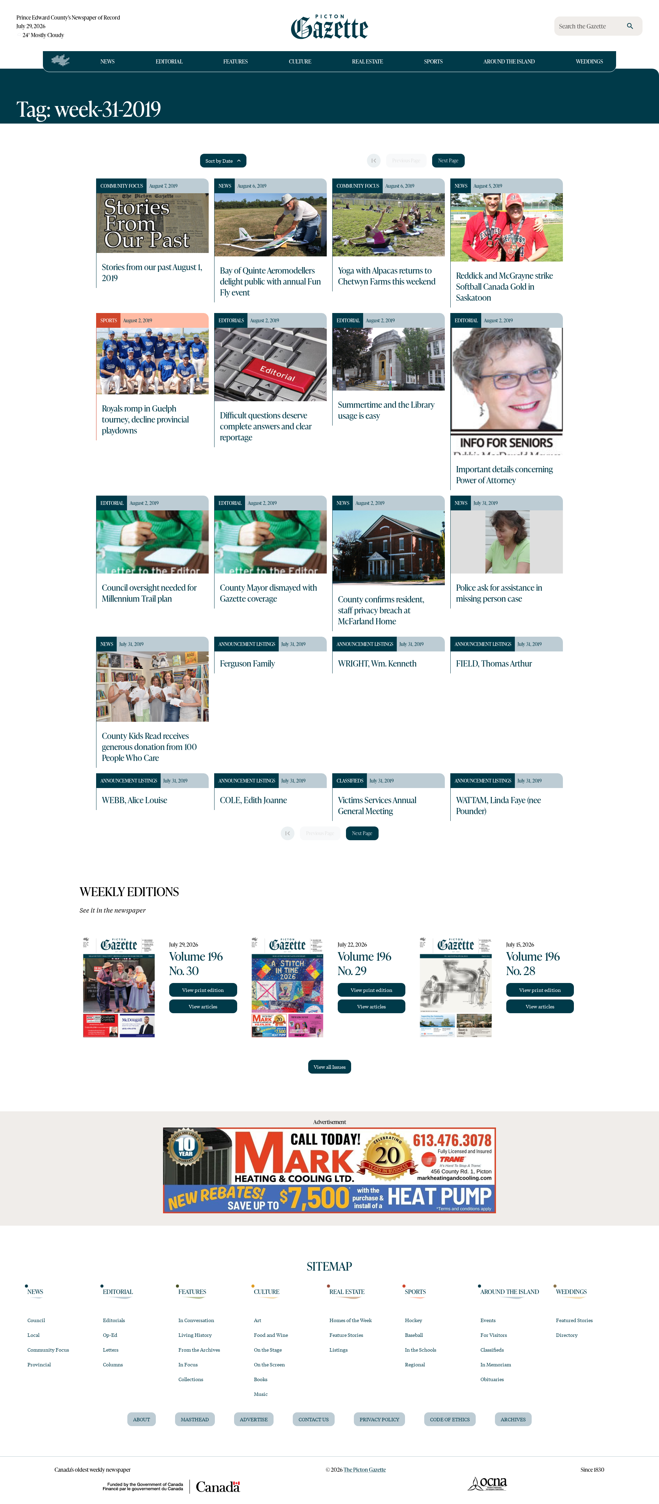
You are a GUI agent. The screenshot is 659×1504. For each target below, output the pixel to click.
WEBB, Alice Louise (134, 799)
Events (488, 1320)
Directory (567, 1334)
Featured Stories (574, 1320)
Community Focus (48, 1349)
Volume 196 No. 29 (364, 963)
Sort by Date (219, 160)
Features (235, 61)
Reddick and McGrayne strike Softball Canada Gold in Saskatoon (504, 286)
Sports (433, 61)
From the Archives (199, 1349)
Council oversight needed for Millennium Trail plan (149, 593)
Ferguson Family (247, 663)
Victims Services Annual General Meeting (377, 805)
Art (257, 1320)
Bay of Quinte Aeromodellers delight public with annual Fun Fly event (270, 281)
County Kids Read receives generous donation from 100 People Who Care (149, 746)
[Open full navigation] (60, 61)
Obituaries (492, 1379)
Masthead (195, 1419)
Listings (339, 1349)
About (141, 1419)
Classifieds (492, 1349)
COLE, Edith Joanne (253, 799)
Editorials (114, 1320)
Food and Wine (271, 1334)
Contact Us (314, 1419)
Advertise (254, 1419)
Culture (300, 61)
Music (261, 1393)
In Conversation (196, 1320)
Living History (195, 1334)
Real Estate (367, 61)
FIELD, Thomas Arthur (494, 663)
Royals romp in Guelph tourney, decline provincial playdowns (145, 419)
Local (33, 1334)
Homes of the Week (351, 1320)
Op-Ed (110, 1334)
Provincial (39, 1364)
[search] (630, 26)
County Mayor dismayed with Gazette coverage (268, 593)
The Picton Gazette (365, 1469)
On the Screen (269, 1364)
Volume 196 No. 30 (196, 963)
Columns (113, 1364)
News (108, 61)
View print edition (203, 989)
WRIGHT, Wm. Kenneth (377, 663)
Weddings (589, 61)
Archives (513, 1419)
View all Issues (330, 1066)
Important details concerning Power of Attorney (504, 474)
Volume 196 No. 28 (533, 963)
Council (36, 1320)
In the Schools (420, 1349)
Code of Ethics (450, 1419)
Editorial (169, 61)
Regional (415, 1364)
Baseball (414, 1334)
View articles (203, 1006)
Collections (190, 1379)
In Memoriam (496, 1364)
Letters (110, 1349)
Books (260, 1379)
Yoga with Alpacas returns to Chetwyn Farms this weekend (387, 276)
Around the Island (509, 61)
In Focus (188, 1364)
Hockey (413, 1320)
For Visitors (494, 1334)
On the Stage (268, 1349)
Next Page (448, 160)
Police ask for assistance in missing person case (499, 593)
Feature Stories (346, 1334)
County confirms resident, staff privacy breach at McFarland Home (381, 609)
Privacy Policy (379, 1419)
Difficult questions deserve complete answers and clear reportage (266, 425)
